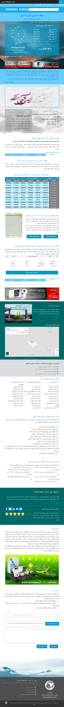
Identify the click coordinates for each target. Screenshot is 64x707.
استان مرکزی (34, 389)
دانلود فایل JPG (50, 236)
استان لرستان (52, 398)
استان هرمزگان (16, 396)
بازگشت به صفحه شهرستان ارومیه (47, 367)
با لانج (32, 22)
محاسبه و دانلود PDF (32, 273)
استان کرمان (52, 396)
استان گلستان (34, 398)
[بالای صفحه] (6, 703)
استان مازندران (52, 389)
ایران (46, 22)
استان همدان (16, 389)
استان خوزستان (16, 391)
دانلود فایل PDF (34, 236)
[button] (11, 154)
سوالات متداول (47, 5)
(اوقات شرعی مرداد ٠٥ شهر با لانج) (25, 73)
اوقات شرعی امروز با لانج (43, 26)
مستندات (37, 5)
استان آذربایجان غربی (32, 382)
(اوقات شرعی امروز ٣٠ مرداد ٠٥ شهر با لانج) (48, 73)
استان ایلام (35, 396)
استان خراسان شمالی (32, 394)
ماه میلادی (39, 155)
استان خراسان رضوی (50, 394)
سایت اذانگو (46, 534)
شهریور (50, 178)
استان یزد (35, 408)
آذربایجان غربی (41, 22)
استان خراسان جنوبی (50, 408)
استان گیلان (17, 398)
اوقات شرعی (51, 22)
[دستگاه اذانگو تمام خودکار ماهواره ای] (45, 64)
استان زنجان (52, 382)
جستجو (24, 9)
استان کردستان (52, 391)
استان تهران (17, 405)
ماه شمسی (52, 154)
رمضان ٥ (11, 155)
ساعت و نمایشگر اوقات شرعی (39, 548)
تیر (14, 178)
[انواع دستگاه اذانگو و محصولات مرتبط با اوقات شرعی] (32, 570)
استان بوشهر (35, 403)
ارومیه (36, 22)
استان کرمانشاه (16, 394)
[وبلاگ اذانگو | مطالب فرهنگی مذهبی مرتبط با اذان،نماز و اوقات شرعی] (11, 64)
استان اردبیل (17, 403)
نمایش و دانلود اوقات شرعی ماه (13, 56)
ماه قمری (25, 155)
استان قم (35, 387)
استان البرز (35, 405)
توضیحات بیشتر (9, 82)
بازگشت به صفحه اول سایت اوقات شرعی (45, 374)
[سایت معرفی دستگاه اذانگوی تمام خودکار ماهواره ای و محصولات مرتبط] (25, 64)
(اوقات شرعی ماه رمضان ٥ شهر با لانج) (21, 75)
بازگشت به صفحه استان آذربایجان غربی (46, 369)
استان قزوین (17, 387)
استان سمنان (52, 387)
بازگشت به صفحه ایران (50, 371)
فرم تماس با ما (55, 317)
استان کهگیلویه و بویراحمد (31, 391)
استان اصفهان (34, 401)
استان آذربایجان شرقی (14, 401)
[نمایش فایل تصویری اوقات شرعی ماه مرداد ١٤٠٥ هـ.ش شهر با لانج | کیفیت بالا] (14, 224)
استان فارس (52, 401)
